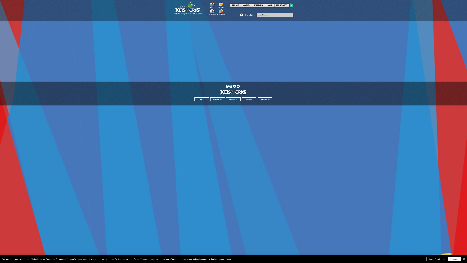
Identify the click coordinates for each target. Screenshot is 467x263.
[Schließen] (464, 259)
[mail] (238, 86)
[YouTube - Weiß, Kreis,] (234, 86)
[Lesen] (212, 5)
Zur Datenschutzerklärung (221, 259)
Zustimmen (454, 259)
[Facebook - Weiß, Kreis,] (227, 86)
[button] (246, 5)
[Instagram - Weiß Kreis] (230, 86)
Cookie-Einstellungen (437, 259)
